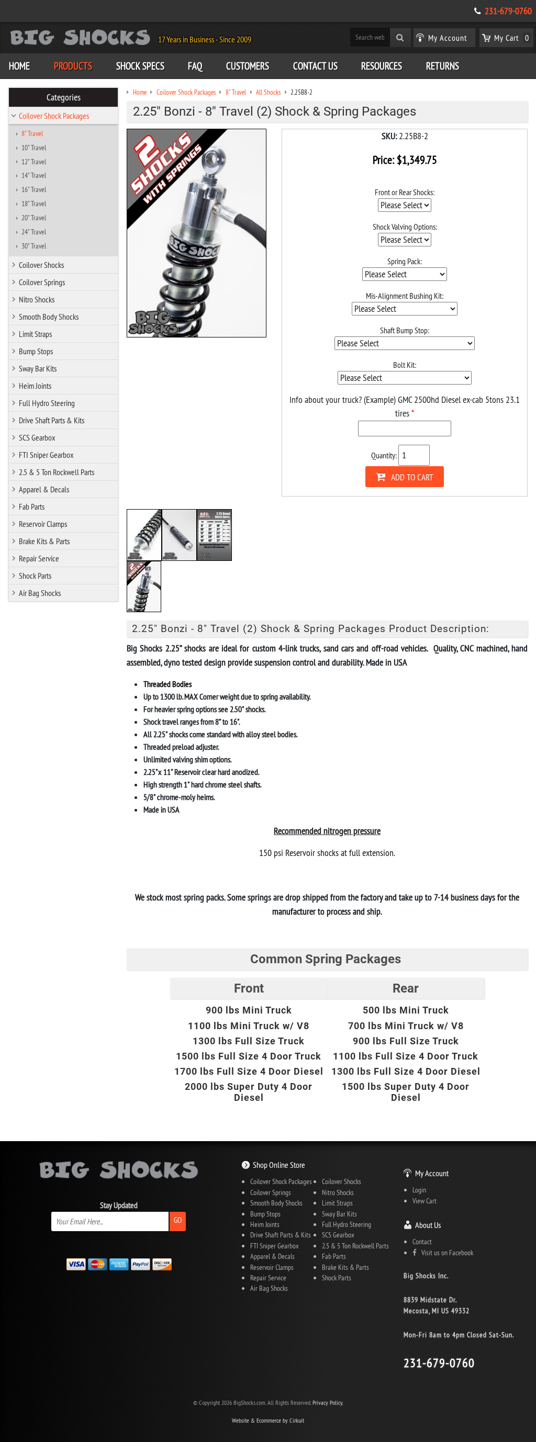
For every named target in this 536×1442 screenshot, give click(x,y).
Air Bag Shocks (40, 593)
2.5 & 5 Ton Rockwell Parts (56, 472)
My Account (432, 1173)
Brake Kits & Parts (44, 541)
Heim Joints (35, 385)
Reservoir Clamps (43, 524)
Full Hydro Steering (47, 403)
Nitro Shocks (36, 299)
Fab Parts (31, 506)
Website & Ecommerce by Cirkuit (268, 1420)
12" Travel (33, 161)
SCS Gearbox (37, 437)
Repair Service (39, 558)
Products (73, 66)
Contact (422, 1241)
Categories (64, 97)
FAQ (195, 66)
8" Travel (32, 133)
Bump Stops (36, 351)
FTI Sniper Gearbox (46, 454)
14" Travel (33, 175)
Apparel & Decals (44, 489)
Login (419, 1190)
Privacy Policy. (327, 1402)
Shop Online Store (279, 1164)
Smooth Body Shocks (49, 316)
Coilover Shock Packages (54, 115)
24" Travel (33, 231)
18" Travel (33, 203)
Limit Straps (35, 334)
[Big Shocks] (80, 39)
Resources (381, 66)
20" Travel (33, 217)
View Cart (424, 1201)
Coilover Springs (42, 282)
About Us (428, 1225)
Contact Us (315, 66)
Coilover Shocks (41, 265)
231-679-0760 (508, 11)
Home (19, 66)
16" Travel (33, 189)
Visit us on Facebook (445, 1252)
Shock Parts (35, 575)
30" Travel (33, 246)
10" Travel (33, 147)
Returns (442, 66)
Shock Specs (140, 66)
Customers (247, 66)
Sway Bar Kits (38, 368)
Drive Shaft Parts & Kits (51, 420)
